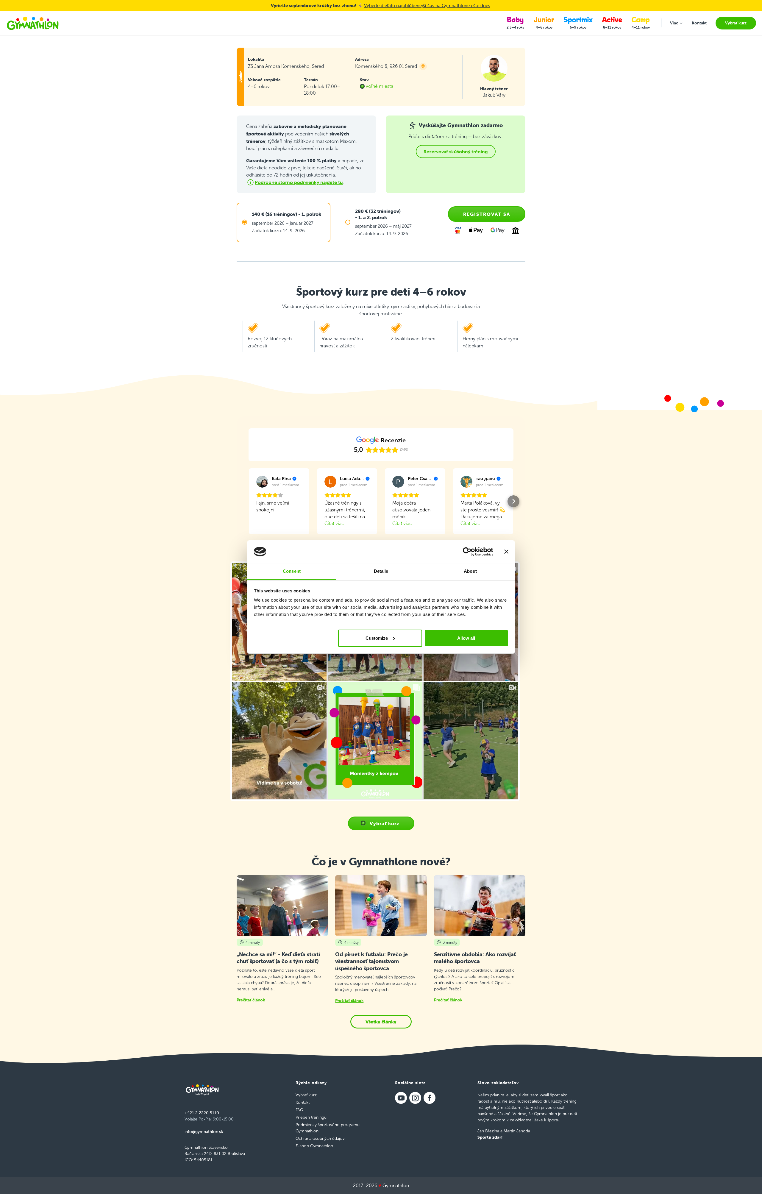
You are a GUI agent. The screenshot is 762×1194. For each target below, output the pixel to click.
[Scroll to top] (749, 1181)
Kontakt (303, 1102)
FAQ (299, 1110)
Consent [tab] (292, 571)
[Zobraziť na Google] (262, 482)
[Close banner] (506, 552)
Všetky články (381, 1022)
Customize (377, 638)
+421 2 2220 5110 (202, 1112)
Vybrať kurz (384, 823)
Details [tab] (381, 571)
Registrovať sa (486, 214)
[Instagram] (415, 1098)
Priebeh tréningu (311, 1117)
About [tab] (470, 571)
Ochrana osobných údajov (320, 1138)
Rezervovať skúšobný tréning (456, 151)
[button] (248, 501)
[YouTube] (401, 1098)
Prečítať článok (251, 1000)
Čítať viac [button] (334, 523)
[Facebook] (429, 1098)
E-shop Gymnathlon (314, 1146)
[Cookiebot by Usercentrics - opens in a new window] (467, 551)
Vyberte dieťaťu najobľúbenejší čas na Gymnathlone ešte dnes (427, 5)
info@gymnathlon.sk (204, 1131)
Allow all (466, 638)
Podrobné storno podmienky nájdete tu (299, 182)
